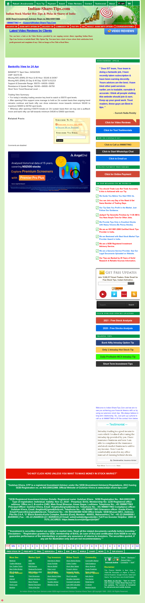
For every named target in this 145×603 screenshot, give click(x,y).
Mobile (11, 576)
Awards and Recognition (25, 30)
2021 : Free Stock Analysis (118, 320)
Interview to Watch (53, 560)
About (112, 3)
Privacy (116, 557)
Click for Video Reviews (118, 122)
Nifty (13, 545)
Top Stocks (117, 551)
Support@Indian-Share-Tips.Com (39, 22)
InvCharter (108, 557)
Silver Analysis (90, 566)
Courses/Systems (124, 26)
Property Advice (71, 569)
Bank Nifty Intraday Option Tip (118, 342)
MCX (75, 551)
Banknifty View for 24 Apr (23, 66)
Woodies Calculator (73, 579)
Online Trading (71, 563)
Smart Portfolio (52, 563)
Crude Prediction (91, 569)
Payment (52, 3)
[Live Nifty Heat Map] (113, 560)
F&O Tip (75, 26)
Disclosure (131, 557)
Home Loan (13, 584)
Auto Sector (89, 576)
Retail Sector (89, 582)
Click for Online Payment (118, 174)
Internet (12, 579)
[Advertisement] (118, 385)
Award (62, 3)
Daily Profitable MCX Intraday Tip (118, 357)
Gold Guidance (90, 563)
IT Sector (88, 584)
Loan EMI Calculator (73, 584)
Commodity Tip (62, 26)
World (83, 551)
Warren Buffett (52, 566)
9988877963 (13, 22)
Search (131, 305)
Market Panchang (34, 584)
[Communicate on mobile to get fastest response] (105, 560)
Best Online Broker (16, 569)
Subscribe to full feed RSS (70, 125)
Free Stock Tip (14, 551)
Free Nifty (28, 551)
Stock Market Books (73, 560)
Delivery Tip (48, 26)
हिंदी (129, 3)
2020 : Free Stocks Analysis (118, 328)
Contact (88, 3)
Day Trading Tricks (16, 566)
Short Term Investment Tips (118, 364)
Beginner (12, 560)
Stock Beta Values (72, 566)
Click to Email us (118, 158)
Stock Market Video (54, 576)
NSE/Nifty (31, 563)
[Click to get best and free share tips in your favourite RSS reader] (117, 560)
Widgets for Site (52, 584)
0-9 (137, 545)
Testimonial (100, 3)
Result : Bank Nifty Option (99, 26)
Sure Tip (41, 3)
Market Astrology (34, 579)
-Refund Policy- (126, 560)
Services (49, 551)
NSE (59, 551)
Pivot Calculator (71, 576)
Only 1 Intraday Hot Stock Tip (118, 350)
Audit (132, 562)
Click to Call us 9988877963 (118, 144)
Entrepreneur (51, 579)
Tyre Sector (89, 579)
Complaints (124, 562)
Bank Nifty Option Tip (30, 26)
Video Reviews (75, 3)
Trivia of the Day (34, 587)
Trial (39, 551)
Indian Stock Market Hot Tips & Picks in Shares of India (40, 14)
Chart (92, 551)
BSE (68, 551)
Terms (123, 557)
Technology (13, 582)
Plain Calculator (71, 587)
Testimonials (111, 465)
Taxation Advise (52, 582)
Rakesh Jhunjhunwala (23, 3)
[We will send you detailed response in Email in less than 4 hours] (109, 560)
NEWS (101, 551)
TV (108, 551)
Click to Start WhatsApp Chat (118, 151)
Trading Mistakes (15, 563)
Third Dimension (34, 576)
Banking (12, 587)
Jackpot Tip (11, 26)
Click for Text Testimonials (118, 130)
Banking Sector (90, 587)
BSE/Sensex (32, 566)
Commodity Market (91, 560)
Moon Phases (33, 582)
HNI (83, 26)
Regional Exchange (35, 569)
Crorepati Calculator (73, 582)
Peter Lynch (51, 569)
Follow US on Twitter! (68, 127)
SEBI (30, 560)
